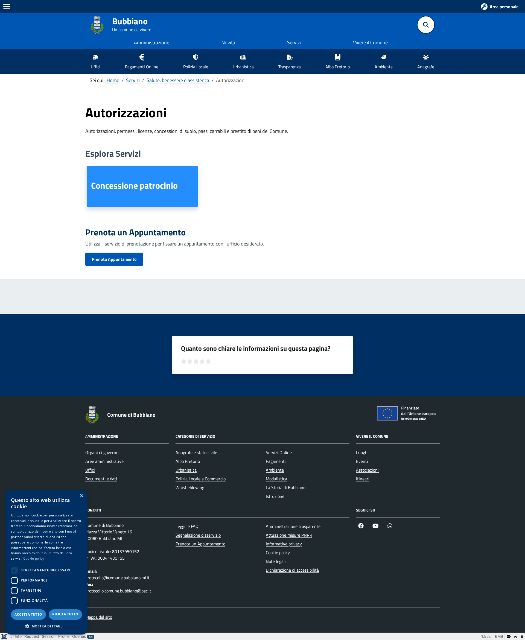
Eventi (362, 461)
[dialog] (46, 562)
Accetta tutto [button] (28, 614)
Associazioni (367, 470)
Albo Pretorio (188, 461)
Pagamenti (276, 461)
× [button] (81, 496)
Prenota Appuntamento (114, 259)
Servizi (294, 42)
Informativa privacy (284, 543)
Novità (228, 42)
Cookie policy (278, 552)
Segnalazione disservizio (198, 535)
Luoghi (362, 452)
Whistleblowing (190, 487)
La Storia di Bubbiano (285, 487)
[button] (46, 626)
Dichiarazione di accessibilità (292, 570)
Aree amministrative (104, 461)
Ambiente (275, 470)
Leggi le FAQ (187, 526)
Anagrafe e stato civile (196, 452)
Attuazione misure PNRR (289, 535)
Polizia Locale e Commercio (201, 478)
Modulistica (276, 478)
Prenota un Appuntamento (200, 543)
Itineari (362, 478)
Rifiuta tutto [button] (65, 614)
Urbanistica (186, 470)
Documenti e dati (101, 478)
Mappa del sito (98, 617)
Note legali (276, 561)
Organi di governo (101, 452)
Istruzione (275, 496)
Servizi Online (279, 452)
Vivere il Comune (370, 42)
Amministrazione (151, 42)
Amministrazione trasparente (293, 526)
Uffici (90, 470)
